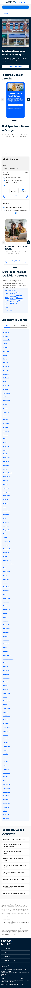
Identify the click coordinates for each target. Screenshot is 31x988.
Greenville (6, 514)
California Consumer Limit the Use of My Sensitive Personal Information (15, 973)
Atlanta (5, 347)
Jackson (5, 537)
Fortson (5, 480)
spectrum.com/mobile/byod (9, 923)
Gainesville (6, 488)
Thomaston (6, 758)
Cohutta (5, 404)
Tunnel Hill (6, 769)
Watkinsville (6, 788)
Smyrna (5, 712)
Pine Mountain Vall (8, 659)
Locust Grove (7, 560)
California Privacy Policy (6, 968)
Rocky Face (6, 678)
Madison (5, 583)
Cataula (5, 389)
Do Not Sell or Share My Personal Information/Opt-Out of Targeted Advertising (14, 970)
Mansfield (13, 290)
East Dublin (6, 457)
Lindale (7, 301)
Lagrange (6, 545)
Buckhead (8, 290)
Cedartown (6, 397)
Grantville (6, 503)
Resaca (5, 663)
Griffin (7, 298)
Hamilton (6, 522)
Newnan (5, 636)
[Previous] (2, 99)
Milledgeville (6, 609)
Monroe (12, 293)
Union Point (6, 773)
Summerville (6, 731)
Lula (6, 303)
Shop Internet (16, 261)
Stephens (19, 295)
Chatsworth (6, 400)
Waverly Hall (6, 792)
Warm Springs (7, 784)
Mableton (6, 579)
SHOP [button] (5, 953)
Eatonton (6, 461)
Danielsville (6, 446)
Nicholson (13, 299)
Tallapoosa (19, 298)
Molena (5, 617)
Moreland (6, 625)
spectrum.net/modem (6, 913)
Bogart (5, 359)
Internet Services (25, 325)
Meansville (6, 602)
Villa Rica (5, 776)
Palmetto (6, 651)
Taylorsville (19, 301)
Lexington (6, 552)
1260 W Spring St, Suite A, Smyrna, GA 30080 (16, 210)
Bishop (5, 355)
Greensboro (6, 511)
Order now (22, 2)
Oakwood (6, 644)
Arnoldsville (6, 340)
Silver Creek (12, 302)
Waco (17, 303)
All (7, 325)
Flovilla (5, 469)
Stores (14, 325)
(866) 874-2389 (11, 185)
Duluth (5, 454)
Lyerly (5, 575)
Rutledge (5, 689)
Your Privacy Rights (5, 965)
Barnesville (6, 351)
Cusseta (5, 435)
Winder (5, 811)
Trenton (5, 761)
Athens (5, 343)
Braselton (6, 366)
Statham (18, 292)
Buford (5, 381)
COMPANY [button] (7, 949)
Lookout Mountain (8, 564)
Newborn (13, 296)
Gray (4, 507)
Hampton (6, 526)
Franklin (5, 484)
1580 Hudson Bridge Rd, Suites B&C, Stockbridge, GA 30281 (14, 181)
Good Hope (6, 294)
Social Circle (6, 716)
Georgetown (6, 492)
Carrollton (6, 385)
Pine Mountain (7, 655)
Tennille (5, 754)
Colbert (5, 408)
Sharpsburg (6, 701)
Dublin (5, 450)
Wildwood (6, 807)
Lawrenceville (7, 549)
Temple (5, 750)
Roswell (5, 685)
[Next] (28, 99)
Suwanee (5, 735)
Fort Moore (6, 476)
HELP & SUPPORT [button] (10, 961)
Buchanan (6, 374)
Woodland (6, 818)
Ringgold (5, 666)
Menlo (5, 606)
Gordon (5, 499)
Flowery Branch (7, 473)
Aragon (5, 336)
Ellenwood (6, 465)
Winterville (6, 814)
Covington (6, 423)
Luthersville (6, 571)
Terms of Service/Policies (7, 976)
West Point (6, 795)
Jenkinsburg (6, 541)
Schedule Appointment (15, 66)
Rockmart (6, 674)
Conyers (5, 419)
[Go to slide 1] (14, 120)
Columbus (6, 412)
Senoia (5, 697)
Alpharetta (6, 332)
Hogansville (6, 530)
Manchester (6, 587)
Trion (4, 765)
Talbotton (6, 739)
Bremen (5, 370)
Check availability (15, 7)
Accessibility (4, 966)
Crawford (6, 431)
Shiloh (5, 704)
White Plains (6, 306)
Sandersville (6, 693)
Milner (5, 613)
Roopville (6, 682)
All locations (5, 13)
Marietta (5, 594)
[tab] (15, 948)
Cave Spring (6, 393)
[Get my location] (27, 163)
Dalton (5, 442)
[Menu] (2, 2)
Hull (4, 533)
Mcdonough (6, 598)
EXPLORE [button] (7, 957)
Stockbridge (6, 727)
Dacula (5, 438)
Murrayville (6, 628)
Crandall (5, 427)
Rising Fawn (6, 670)
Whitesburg (8, 310)
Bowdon (5, 362)
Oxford (5, 647)
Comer (5, 416)
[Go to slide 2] (16, 120)
